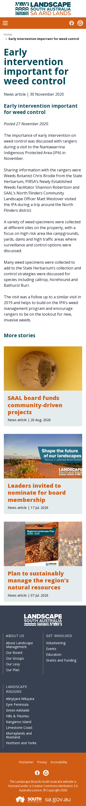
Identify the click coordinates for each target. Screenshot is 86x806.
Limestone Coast (19, 727)
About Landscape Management (19, 645)
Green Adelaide (17, 710)
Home (8, 35)
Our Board (14, 652)
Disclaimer (26, 762)
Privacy (42, 762)
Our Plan (12, 670)
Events (51, 648)
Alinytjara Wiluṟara (20, 698)
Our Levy (13, 664)
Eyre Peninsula (17, 704)
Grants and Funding (61, 660)
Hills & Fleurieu (17, 716)
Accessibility (59, 762)
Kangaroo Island (18, 721)
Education (53, 654)
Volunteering (55, 643)
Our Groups (15, 658)
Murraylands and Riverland (19, 735)
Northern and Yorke (21, 743)
